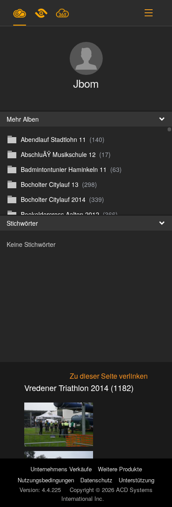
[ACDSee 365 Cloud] (62, 13)
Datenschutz (96, 480)
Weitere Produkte (120, 469)
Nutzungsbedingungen (46, 480)
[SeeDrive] (19, 13)
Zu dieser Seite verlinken (109, 376)
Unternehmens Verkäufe (61, 469)
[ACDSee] (42, 13)
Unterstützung (136, 480)
